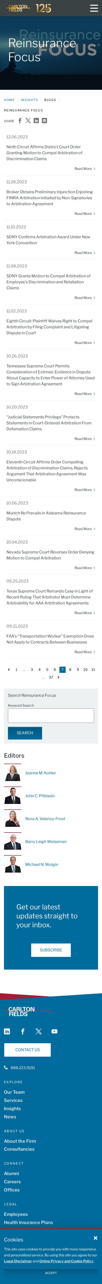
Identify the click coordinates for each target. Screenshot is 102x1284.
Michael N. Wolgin (41, 864)
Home (9, 100)
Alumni (11, 1173)
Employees (16, 1214)
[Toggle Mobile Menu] (94, 8)
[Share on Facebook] (20, 121)
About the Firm (20, 1141)
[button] (95, 1237)
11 (93, 669)
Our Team (14, 1092)
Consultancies (19, 1149)
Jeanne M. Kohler (40, 773)
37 (51, 677)
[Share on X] (28, 121)
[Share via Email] (44, 121)
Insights (29, 100)
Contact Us (27, 1049)
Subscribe (51, 950)
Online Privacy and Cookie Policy (66, 1261)
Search (25, 733)
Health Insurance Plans (28, 1222)
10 (85, 669)
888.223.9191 (23, 1068)
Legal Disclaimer (18, 1261)
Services (13, 1100)
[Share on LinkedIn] (36, 121)
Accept (51, 1273)
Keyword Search (21, 705)
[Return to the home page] (28, 8)
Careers (12, 1181)
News (10, 1116)
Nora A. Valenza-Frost (45, 818)
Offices (12, 1189)
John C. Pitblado (40, 795)
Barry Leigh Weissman (45, 841)
